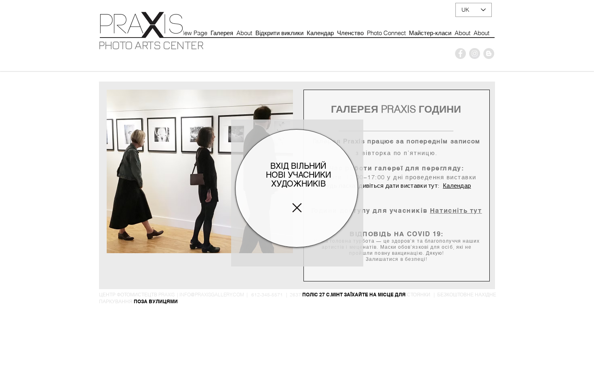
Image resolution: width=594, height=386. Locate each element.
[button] (297, 207)
